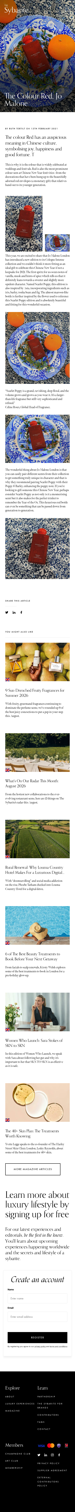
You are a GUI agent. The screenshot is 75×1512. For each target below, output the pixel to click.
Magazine (12, 1410)
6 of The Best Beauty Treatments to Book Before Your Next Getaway (32, 956)
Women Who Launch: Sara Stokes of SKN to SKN (33, 1043)
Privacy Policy (49, 1463)
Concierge (13, 1475)
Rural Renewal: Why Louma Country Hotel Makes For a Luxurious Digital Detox (34, 872)
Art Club (11, 1460)
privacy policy (40, 1346)
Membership (14, 1467)
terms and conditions (58, 1346)
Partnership (46, 1396)
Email (10, 1307)
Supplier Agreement (52, 1470)
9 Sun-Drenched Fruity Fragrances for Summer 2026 (34, 693)
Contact (44, 1429)
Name (11, 1289)
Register (37, 1337)
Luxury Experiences (20, 1403)
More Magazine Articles (33, 1169)
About (10, 1396)
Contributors (48, 1414)
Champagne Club (18, 1453)
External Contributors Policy (48, 1481)
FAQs (41, 1422)
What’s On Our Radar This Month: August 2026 (32, 783)
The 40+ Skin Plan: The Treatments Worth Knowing (32, 1133)
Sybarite (16, 9)
